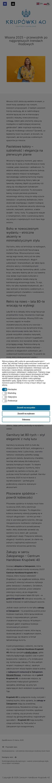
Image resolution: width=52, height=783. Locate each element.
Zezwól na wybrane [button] (26, 413)
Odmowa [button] (26, 419)
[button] (4, 389)
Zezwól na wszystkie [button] (26, 407)
